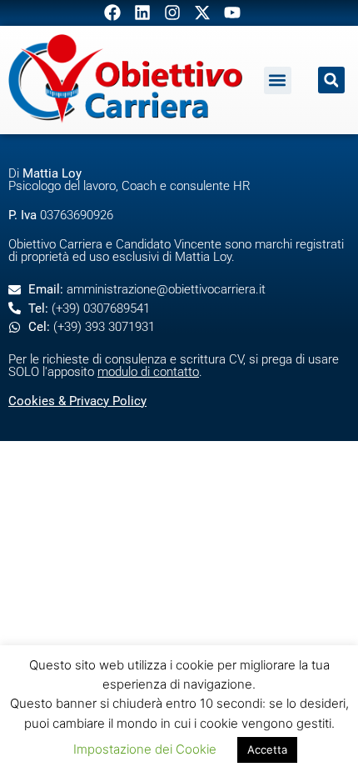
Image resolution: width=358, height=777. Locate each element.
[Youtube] (232, 12)
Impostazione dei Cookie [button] (144, 749)
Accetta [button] (267, 749)
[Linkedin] (142, 12)
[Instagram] (172, 12)
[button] (277, 80)
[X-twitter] (202, 12)
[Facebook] (112, 12)
